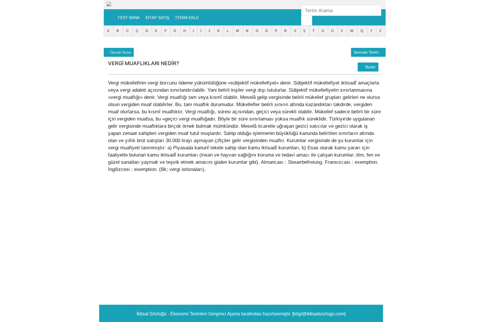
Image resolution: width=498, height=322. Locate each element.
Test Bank (129, 17)
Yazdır (369, 67)
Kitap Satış (157, 17)
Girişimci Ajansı (224, 313)
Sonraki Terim (367, 52)
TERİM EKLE (187, 17)
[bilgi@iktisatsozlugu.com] (319, 313)
